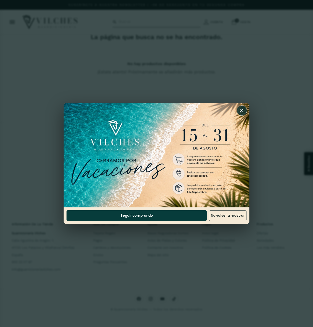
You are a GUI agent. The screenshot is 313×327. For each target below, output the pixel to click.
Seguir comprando (137, 215)
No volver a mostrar (228, 215)
